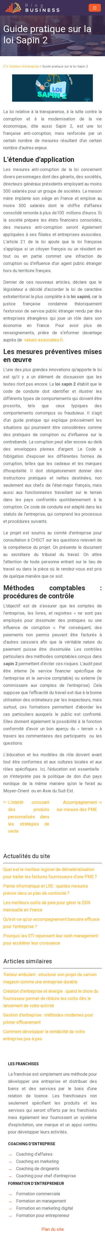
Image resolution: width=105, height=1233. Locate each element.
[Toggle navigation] (95, 8)
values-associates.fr (43, 339)
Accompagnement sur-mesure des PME (77, 806)
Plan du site (52, 1229)
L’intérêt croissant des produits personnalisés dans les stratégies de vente (28, 817)
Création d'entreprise (24, 66)
